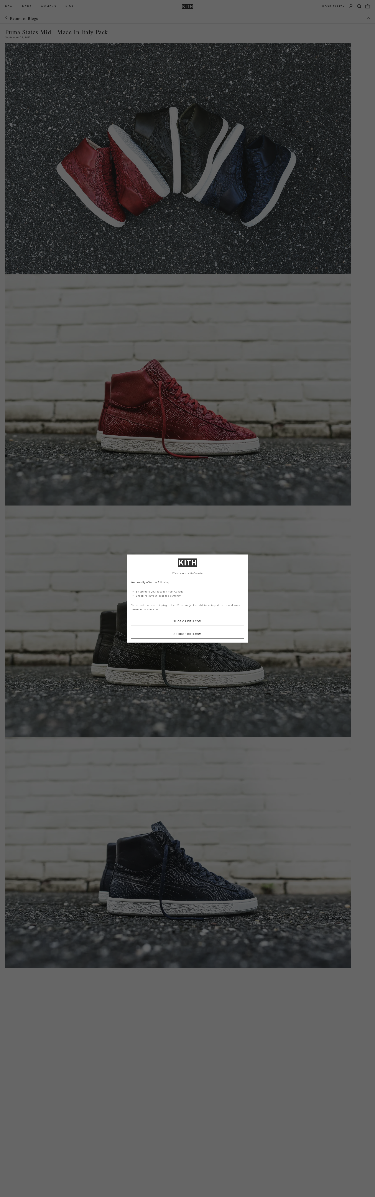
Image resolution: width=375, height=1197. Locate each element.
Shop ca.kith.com (187, 621)
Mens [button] (27, 6)
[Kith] (187, 6)
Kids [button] (70, 6)
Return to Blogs (24, 18)
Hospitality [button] (333, 6)
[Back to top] (369, 18)
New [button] (9, 6)
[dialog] (187, 598)
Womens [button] (48, 6)
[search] (359, 6)
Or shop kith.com (187, 634)
